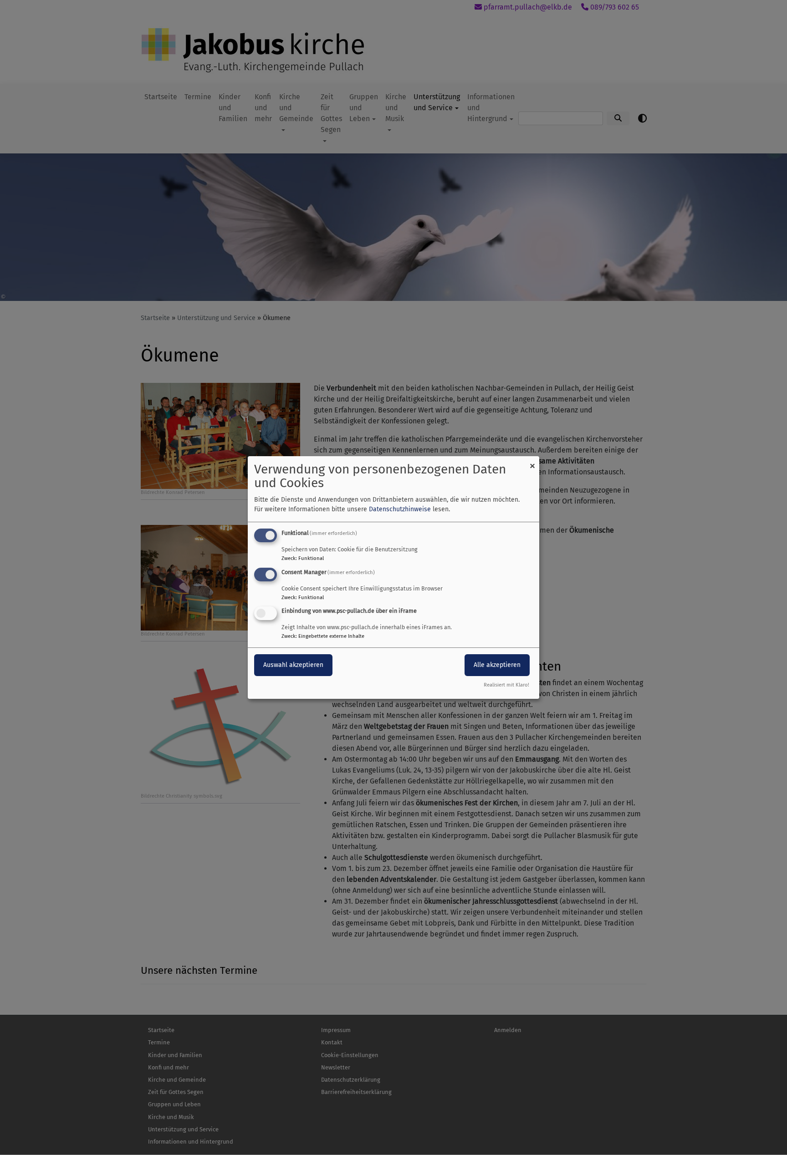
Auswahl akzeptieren (293, 665)
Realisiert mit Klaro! (506, 685)
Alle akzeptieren (497, 665)
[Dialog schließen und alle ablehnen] (532, 462)
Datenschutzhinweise (400, 509)
